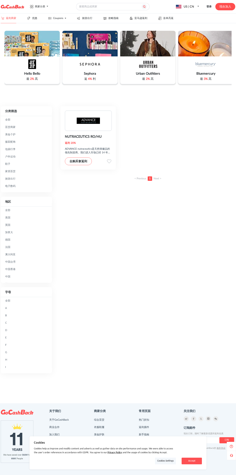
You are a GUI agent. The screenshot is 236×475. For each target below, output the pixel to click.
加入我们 (54, 434)
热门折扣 (144, 420)
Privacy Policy (114, 452)
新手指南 (144, 434)
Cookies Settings (165, 461)
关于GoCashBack (59, 420)
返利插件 (144, 427)
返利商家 (11, 18)
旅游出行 (87, 18)
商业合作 (54, 427)
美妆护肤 (99, 434)
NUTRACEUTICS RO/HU (83, 136)
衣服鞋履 (99, 427)
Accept (191, 461)
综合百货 (99, 420)
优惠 (34, 18)
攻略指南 (113, 18)
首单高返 (168, 18)
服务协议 (221, 448)
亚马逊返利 (140, 18)
